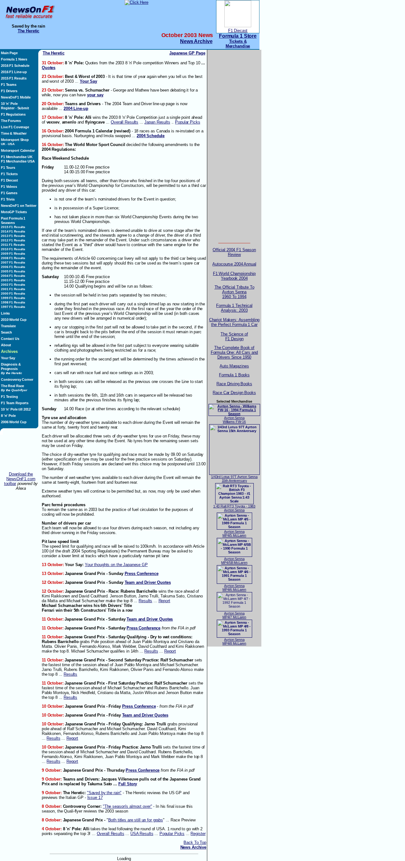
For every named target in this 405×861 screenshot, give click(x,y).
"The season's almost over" (127, 806)
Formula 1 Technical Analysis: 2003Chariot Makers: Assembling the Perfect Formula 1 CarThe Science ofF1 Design (234, 322)
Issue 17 (95, 797)
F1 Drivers (9, 91)
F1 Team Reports (14, 403)
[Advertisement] (21, 453)
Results (145, 600)
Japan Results (157, 122)
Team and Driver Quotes (148, 582)
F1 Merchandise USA (18, 161)
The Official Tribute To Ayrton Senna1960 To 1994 (234, 292)
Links (5, 313)
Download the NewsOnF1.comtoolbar (19, 479)
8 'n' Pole (8, 416)
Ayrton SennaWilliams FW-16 (234, 420)
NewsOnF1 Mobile (16, 97)
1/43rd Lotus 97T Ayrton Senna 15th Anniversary (234, 478)
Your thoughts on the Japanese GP (116, 564)
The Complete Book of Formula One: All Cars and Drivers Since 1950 (234, 352)
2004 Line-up (76, 108)
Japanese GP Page (187, 53)
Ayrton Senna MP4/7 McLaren (234, 615)
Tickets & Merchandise (238, 43)
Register (8, 108)
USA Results (141, 833)
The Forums (11, 121)
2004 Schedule (151, 135)
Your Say (8, 358)
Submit (23, 108)
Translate (8, 326)
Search (6, 332)
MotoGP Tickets (14, 212)
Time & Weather (14, 133)
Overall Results (124, 122)
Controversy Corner (17, 379)
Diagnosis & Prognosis (11, 368)
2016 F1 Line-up (14, 72)
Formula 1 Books (234, 375)
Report (164, 600)
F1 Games (9, 193)
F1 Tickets (9, 174)
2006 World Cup (14, 422)
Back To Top (195, 842)
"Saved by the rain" (104, 792)
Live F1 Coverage (15, 127)
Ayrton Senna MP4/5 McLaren (234, 533)
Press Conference (142, 573)
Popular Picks (187, 122)
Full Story (127, 783)
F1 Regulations (13, 114)
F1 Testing (9, 397)
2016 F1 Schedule (15, 65)
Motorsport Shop (15, 140)
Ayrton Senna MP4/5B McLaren (234, 560)
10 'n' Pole (9, 103)
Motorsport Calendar (17, 150)
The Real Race (14, 388)
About (6, 345)
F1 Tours (8, 167)
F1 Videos (9, 186)
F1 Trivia (8, 199)
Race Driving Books (234, 383)
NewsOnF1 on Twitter (18, 205)
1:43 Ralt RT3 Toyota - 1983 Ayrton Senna (234, 508)
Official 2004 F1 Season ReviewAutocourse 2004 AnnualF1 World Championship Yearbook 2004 (234, 264)
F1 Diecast (238, 30)
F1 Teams (8, 84)
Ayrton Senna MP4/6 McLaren (234, 587)
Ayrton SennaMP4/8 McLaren (234, 641)
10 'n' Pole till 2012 (16, 409)
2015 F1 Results (14, 78)
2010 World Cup (14, 320)
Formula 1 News (14, 59)
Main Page (9, 53)
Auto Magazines (234, 366)
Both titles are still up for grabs (135, 820)
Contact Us (10, 339)
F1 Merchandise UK (17, 157)
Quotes (48, 67)
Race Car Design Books (234, 392)
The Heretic (29, 31)
